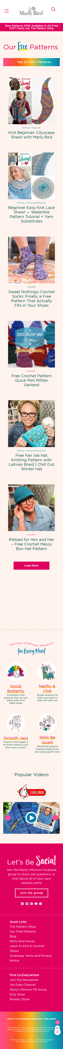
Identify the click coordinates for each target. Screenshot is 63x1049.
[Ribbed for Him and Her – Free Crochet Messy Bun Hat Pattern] (31, 507)
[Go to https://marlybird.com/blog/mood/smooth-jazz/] (15, 732)
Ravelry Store (19, 999)
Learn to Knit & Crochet (27, 946)
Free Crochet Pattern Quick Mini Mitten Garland (31, 380)
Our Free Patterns (23, 931)
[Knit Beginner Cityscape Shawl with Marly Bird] (31, 100)
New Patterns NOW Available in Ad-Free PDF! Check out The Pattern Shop (31, 27)
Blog (13, 936)
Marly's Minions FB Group (28, 989)
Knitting (26, 128)
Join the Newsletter (24, 980)
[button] (31, 818)
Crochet (31, 287)
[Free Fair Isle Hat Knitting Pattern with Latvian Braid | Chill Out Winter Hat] (31, 423)
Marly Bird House (22, 941)
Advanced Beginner (36, 203)
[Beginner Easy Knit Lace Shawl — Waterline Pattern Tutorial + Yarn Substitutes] (31, 175)
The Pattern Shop (23, 926)
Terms (30, 1040)
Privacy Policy (17, 1040)
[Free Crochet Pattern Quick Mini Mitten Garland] (31, 344)
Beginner (36, 128)
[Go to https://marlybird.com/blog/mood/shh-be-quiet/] (47, 734)
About (14, 951)
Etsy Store (17, 994)
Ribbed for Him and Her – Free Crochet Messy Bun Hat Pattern (31, 544)
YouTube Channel (23, 984)
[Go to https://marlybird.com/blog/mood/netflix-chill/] (47, 682)
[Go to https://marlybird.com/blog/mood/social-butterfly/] (15, 683)
